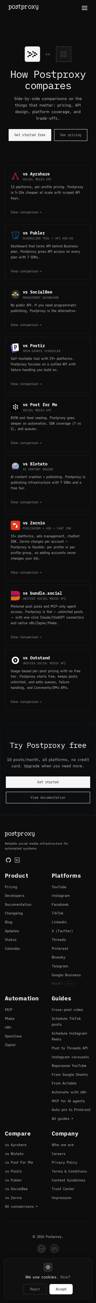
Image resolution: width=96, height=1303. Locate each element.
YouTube (59, 887)
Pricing (11, 887)
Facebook (60, 904)
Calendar (12, 948)
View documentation (48, 797)
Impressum (62, 1197)
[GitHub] (8, 860)
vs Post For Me (19, 1162)
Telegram (60, 966)
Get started (47, 782)
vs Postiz (13, 1171)
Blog (8, 922)
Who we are (63, 1145)
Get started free (29, 135)
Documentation (18, 904)
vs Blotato (14, 1153)
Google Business (66, 975)
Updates (12, 931)
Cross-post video (67, 1009)
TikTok (57, 913)
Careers (58, 1153)
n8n (8, 1027)
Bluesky (58, 957)
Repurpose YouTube (69, 1065)
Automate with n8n (69, 1092)
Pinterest (60, 948)
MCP (8, 1009)
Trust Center (63, 1189)
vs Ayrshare (16, 1145)
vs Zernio (13, 1197)
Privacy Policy (64, 1162)
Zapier (10, 1045)
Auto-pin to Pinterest (71, 1109)
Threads (59, 939)
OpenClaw (13, 1036)
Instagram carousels (70, 1057)
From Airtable (64, 1083)
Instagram (61, 895)
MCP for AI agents (68, 1101)
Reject (35, 1289)
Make (9, 1018)
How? (65, 1277)
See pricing (70, 135)
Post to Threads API (70, 1048)
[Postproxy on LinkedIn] (17, 860)
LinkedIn (59, 922)
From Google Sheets (70, 1074)
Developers (14, 895)
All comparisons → (21, 1206)
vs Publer (13, 1180)
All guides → (62, 1118)
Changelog (14, 913)
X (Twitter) (62, 931)
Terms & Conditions (69, 1171)
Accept (61, 1289)
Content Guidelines (68, 1180)
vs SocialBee (16, 1189)
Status (11, 939)
